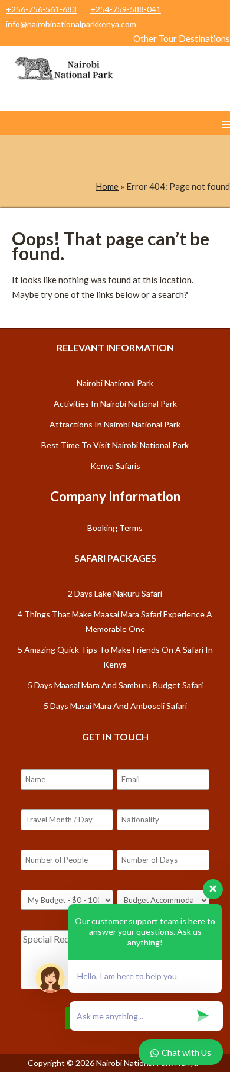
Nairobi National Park (115, 383)
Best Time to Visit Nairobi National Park (115, 445)
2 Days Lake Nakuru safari (115, 593)
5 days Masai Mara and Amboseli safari (115, 706)
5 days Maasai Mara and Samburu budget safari (115, 685)
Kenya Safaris (115, 466)
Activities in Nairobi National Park (115, 404)
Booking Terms (115, 528)
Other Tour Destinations (181, 38)
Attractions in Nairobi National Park (115, 424)
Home (107, 186)
